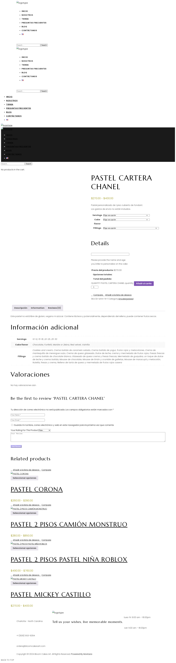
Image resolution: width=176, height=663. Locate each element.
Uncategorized (125, 298)
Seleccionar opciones (24, 478)
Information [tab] (37, 307)
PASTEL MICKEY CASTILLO (51, 594)
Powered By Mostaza (81, 654)
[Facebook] (55, 630)
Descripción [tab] (20, 307)
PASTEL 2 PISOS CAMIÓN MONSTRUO (69, 524)
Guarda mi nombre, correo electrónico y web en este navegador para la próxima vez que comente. (64, 425)
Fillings (97, 228)
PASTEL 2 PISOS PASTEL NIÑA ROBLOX (69, 559)
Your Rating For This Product (25, 430)
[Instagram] (62, 630)
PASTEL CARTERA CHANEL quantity (117, 283)
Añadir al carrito (144, 283)
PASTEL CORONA (37, 489)
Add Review (16, 446)
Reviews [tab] (54, 307)
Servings (97, 215)
